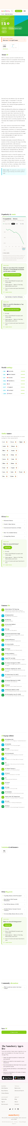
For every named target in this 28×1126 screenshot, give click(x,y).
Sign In (3, 1101)
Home (2, 14)
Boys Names (4, 1090)
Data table (6, 253)
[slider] (23, 249)
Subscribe (18, 11)
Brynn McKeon (6, 18)
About (16, 1101)
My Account (4, 1104)
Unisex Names (5, 1093)
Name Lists (17, 1088)
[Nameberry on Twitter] (10, 1109)
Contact (17, 1104)
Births (17, 223)
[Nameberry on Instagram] (18, 1109)
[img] (14, 237)
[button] (14, 1032)
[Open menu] (24, 11)
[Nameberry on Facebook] (12, 1109)
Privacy (16, 1121)
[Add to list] (8, 23)
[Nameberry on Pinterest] (15, 1109)
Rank (13, 223)
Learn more (8, 292)
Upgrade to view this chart (12, 309)
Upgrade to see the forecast (12, 274)
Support (14, 1123)
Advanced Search (19, 1090)
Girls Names (4, 1088)
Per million (22, 223)
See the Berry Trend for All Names (14, 297)
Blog (16, 1099)
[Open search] (12, 11)
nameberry (14, 1115)
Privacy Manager (22, 1121)
